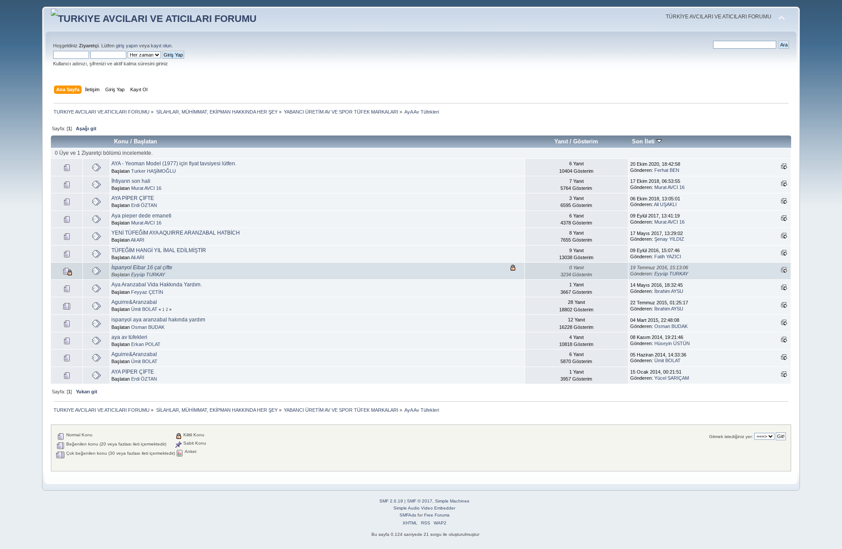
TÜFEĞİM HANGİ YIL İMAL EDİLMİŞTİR (158, 250)
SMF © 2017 (419, 501)
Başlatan (145, 141)
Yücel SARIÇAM (671, 378)
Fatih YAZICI (667, 256)
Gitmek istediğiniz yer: (731, 436)
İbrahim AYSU (668, 291)
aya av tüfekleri (129, 337)
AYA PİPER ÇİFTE (132, 198)
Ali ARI (137, 239)
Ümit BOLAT (144, 309)
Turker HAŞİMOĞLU (153, 171)
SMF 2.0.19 (391, 501)
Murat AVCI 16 (146, 188)
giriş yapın (127, 45)
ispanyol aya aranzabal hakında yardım (158, 320)
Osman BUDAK (147, 327)
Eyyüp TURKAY (148, 274)
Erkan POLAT (146, 344)
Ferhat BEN (666, 170)
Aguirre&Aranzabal (134, 302)
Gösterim (585, 141)
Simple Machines (452, 501)
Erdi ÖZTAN (144, 205)
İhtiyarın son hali (130, 181)
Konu (121, 141)
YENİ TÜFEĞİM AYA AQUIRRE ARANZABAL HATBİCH (175, 233)
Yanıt (561, 141)
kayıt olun (161, 45)
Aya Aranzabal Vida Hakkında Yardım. (156, 285)
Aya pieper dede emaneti (141, 216)
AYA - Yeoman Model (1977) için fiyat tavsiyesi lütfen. (173, 163)
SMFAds (408, 515)
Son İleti (644, 141)
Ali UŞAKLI (665, 204)
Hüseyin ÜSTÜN (672, 343)
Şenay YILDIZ (669, 239)
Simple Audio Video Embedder (424, 508)
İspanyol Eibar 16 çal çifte (141, 267)
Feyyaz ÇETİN (147, 292)
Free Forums (437, 515)
